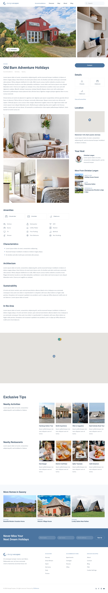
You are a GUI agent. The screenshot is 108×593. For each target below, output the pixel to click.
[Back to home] (11, 3)
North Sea (88, 175)
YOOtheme (36, 588)
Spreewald (88, 188)
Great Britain (49, 560)
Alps (86, 182)
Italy (46, 570)
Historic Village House (45, 521)
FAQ (88, 567)
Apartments (69, 557)
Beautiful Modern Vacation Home (14, 521)
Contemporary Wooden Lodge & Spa (94, 191)
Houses (68, 564)
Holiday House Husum (92, 177)
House (5, 64)
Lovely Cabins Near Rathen (80, 521)
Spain (47, 564)
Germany (48, 567)
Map (58, 3)
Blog (71, 3)
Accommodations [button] (40, 3)
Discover (51, 3)
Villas (67, 567)
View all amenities (80, 99)
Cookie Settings (92, 570)
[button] (54, 356)
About (65, 3)
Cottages (69, 560)
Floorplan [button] (14, 50)
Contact (89, 65)
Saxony (6, 519)
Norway (47, 557)
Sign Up (99, 538)
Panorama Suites (90, 184)
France (47, 573)
